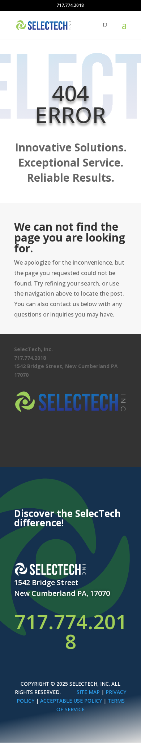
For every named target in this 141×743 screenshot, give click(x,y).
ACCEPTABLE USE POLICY (71, 700)
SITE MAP (88, 692)
